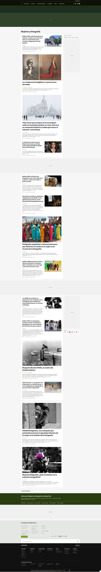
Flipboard (75, 3)
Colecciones (24, 132)
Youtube (79, 3)
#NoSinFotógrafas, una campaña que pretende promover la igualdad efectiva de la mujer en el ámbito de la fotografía (40, 432)
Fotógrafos (43, 525)
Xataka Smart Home (23, 555)
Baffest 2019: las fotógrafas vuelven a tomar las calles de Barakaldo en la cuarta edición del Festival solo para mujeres (32, 323)
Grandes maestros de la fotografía (25, 533)
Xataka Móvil (23, 551)
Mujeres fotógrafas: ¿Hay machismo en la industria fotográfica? (39, 475)
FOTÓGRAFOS (61, 3)
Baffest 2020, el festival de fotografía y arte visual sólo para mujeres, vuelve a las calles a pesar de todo (32, 178)
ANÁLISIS (33, 3)
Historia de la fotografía (27, 87)
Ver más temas (24, 536)
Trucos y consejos (37, 502)
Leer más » (40, 49)
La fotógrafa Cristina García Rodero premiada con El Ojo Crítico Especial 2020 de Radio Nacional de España (32, 144)
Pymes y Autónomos (75, 552)
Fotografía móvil (24, 527)
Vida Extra (31, 551)
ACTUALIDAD (26, 3)
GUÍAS (55, 3)
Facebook (73, 3)
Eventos (24, 45)
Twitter (65, 332)
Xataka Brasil (23, 565)
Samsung (65, 37)
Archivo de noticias (26, 490)
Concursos (24, 203)
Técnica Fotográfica (60, 502)
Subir (77, 545)
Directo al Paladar (50, 550)
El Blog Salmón (75, 550)
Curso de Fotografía (52, 502)
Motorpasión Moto (59, 551)
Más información (58, 570)
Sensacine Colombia (40, 566)
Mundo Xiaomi (23, 557)
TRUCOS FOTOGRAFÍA (41, 3)
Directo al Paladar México (50, 564)
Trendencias (66, 550)
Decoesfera (66, 551)
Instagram (77, 3)
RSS (74, 332)
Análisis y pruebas (30, 502)
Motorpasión (58, 550)
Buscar (78, 541)
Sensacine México (42, 563)
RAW (42, 533)
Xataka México (23, 563)
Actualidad (24, 149)
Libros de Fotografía (44, 502)
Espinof (40, 551)
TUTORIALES (49, 3)
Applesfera (23, 553)
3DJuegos (31, 550)
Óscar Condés (27, 51)
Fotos (73, 37)
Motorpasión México (58, 564)
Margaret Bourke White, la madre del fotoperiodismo (37, 368)
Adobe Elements (34, 533)
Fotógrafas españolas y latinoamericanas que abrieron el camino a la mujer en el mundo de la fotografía (39, 246)
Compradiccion (67, 553)
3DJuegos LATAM (32, 563)
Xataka (22, 550)
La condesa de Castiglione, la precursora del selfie (39, 83)
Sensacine (40, 550)
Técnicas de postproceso (33, 528)
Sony (69, 37)
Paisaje (76, 37)
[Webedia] (77, 0)
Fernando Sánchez (28, 91)
